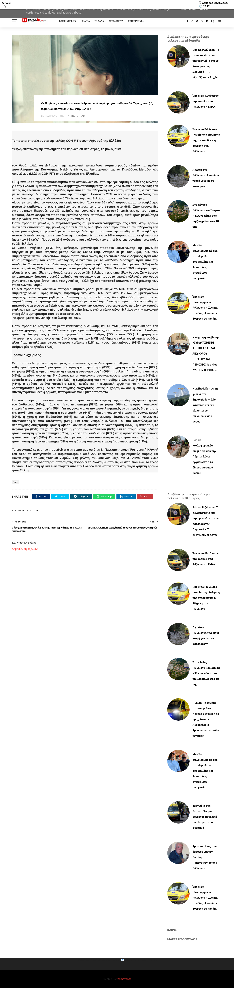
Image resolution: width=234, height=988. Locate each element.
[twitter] (197, 21)
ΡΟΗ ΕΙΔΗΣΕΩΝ (67, 21)
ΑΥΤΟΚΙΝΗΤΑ (116, 21)
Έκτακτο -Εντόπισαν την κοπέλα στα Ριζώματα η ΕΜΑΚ (205, 101)
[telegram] (207, 21)
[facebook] (187, 21)
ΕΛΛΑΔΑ (99, 21)
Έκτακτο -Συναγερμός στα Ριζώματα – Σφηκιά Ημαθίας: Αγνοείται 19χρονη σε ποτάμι (205, 307)
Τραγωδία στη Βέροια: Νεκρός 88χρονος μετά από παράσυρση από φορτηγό (205, 816)
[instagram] (192, 21)
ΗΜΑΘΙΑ (85, 21)
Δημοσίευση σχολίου (25, 548)
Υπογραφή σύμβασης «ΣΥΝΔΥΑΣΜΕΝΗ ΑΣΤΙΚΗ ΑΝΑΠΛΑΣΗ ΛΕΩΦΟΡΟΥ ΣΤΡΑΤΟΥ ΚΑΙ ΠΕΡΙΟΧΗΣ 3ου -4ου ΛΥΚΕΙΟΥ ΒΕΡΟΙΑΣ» (206, 353)
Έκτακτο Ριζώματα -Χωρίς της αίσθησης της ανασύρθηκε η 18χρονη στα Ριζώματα (206, 140)
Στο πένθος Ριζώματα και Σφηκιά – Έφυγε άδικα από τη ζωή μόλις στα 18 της (206, 215)
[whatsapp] (202, 21)
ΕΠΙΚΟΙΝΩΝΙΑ (136, 21)
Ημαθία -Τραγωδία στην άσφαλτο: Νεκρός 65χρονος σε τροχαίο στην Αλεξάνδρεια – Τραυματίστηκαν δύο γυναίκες (206, 719)
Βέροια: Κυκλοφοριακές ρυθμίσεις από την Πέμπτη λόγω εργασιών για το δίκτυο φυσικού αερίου (204, 456)
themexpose (124, 979)
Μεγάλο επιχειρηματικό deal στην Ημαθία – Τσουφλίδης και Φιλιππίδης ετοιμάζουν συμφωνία (205, 262)
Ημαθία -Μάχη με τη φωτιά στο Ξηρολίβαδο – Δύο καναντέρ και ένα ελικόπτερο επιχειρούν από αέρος (205, 405)
